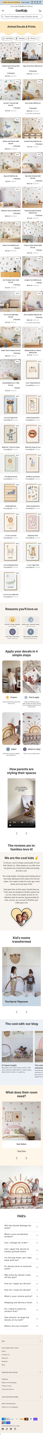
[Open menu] (5, 11)
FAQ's (4, 1351)
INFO (3, 1341)
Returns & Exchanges (9, 1382)
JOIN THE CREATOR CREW (10, 1397)
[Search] (2, 16)
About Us (5, 1358)
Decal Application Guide (10, 1348)
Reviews (4, 1361)
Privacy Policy (6, 1386)
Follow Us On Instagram (10, 1407)
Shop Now (21, 1151)
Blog (3, 1365)
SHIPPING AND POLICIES (10, 1372)
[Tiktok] (7, 1429)
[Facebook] (3, 1429)
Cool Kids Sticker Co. (9, 1426)
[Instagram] (15, 1429)
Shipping (5, 1379)
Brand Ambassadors (9, 1403)
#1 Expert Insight (9, 1065)
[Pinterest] (11, 1429)
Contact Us (5, 1354)
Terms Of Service (8, 1389)
